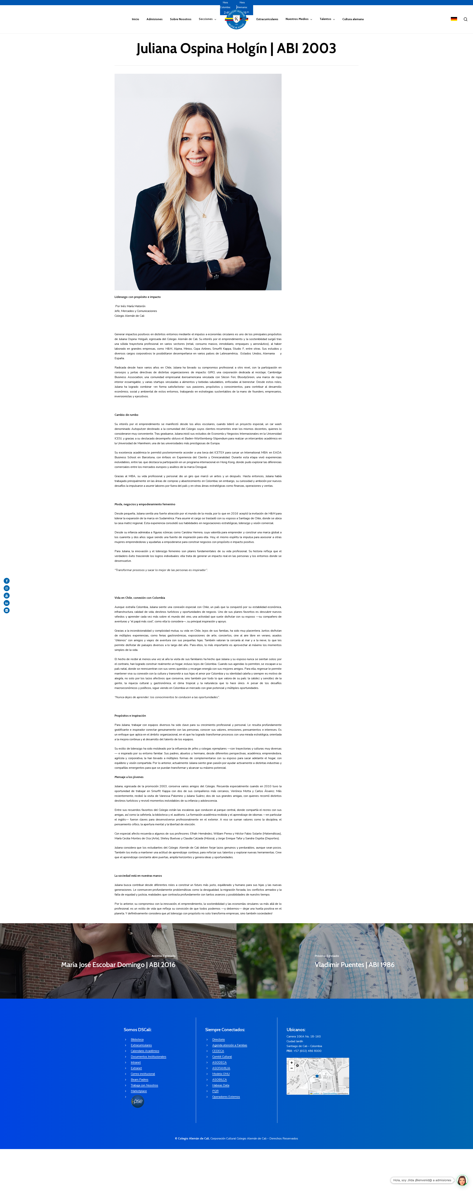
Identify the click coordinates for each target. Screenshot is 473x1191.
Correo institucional (143, 1074)
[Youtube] (7, 596)
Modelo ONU (221, 1074)
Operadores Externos (226, 1097)
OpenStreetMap (330, 1093)
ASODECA (219, 1062)
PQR (215, 1091)
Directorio (218, 1039)
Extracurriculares (141, 1045)
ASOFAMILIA (221, 1068)
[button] (318, 1076)
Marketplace (139, 1091)
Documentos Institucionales (148, 1057)
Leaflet (315, 1093)
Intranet (136, 1062)
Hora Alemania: (242, 5)
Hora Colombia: (225, 5)
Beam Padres (139, 1080)
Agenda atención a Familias (229, 1045)
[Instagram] (7, 588)
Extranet (136, 1068)
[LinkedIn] (7, 603)
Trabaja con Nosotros (144, 1085)
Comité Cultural (222, 1057)
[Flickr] (7, 610)
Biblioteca (137, 1039)
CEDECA (218, 1051)
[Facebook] (7, 581)
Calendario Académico (145, 1051)
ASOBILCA (219, 1080)
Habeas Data (220, 1085)
